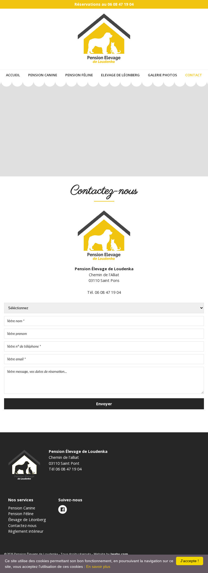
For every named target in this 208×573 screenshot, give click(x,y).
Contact (193, 75)
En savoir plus (98, 566)
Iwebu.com (119, 554)
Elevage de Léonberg (120, 75)
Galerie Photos (162, 75)
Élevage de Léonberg (27, 519)
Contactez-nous (22, 525)
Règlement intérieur (25, 531)
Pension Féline (79, 75)
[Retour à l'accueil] (104, 64)
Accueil (13, 75)
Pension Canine (42, 75)
